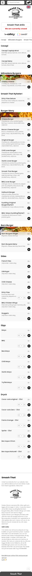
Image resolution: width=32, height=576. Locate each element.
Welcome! (19, 486)
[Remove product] (19, 297)
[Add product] (29, 56)
